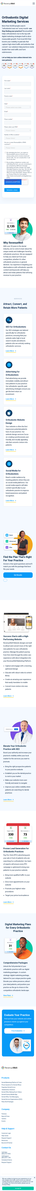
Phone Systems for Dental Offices (11, 1085)
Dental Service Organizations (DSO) (12, 1099)
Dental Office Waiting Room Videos (12, 1092)
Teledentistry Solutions (8, 1089)
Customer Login (6, 1133)
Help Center (5, 1135)
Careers (4, 1118)
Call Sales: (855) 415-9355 (6, 1153)
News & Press (6, 1116)
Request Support (6, 1138)
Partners (4, 1114)
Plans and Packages (7, 1101)
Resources (5, 1140)
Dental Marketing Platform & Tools (12, 1082)
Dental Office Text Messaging (10, 1097)
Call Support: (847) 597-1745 (6, 1156)
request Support (6, 1162)
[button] (33, 3)
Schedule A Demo (7, 1160)
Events (4, 1121)
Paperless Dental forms (8, 1087)
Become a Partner (7, 1143)
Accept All (18, 1188)
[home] (8, 3)
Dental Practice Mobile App (9, 1094)
